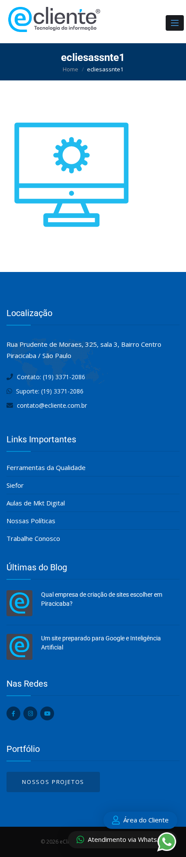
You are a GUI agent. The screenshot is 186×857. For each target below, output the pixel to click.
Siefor (15, 485)
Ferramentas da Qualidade (46, 467)
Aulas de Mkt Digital (35, 503)
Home (70, 69)
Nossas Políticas (30, 520)
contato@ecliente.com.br (52, 405)
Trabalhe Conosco (33, 538)
